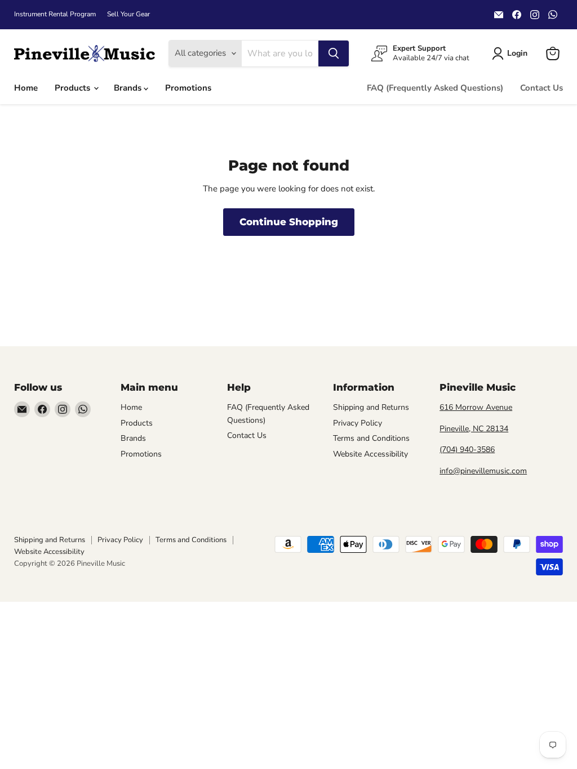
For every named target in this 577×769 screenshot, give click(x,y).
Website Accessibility (370, 454)
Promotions (188, 87)
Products (73, 87)
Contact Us (541, 87)
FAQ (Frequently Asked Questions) (435, 87)
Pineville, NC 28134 (474, 428)
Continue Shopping (288, 221)
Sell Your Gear (128, 14)
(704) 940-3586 (467, 449)
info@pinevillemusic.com (483, 471)
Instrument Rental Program (55, 14)
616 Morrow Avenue (476, 407)
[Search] (333, 53)
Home (26, 87)
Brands (129, 87)
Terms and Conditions (371, 438)
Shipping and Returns (371, 407)
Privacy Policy (357, 423)
